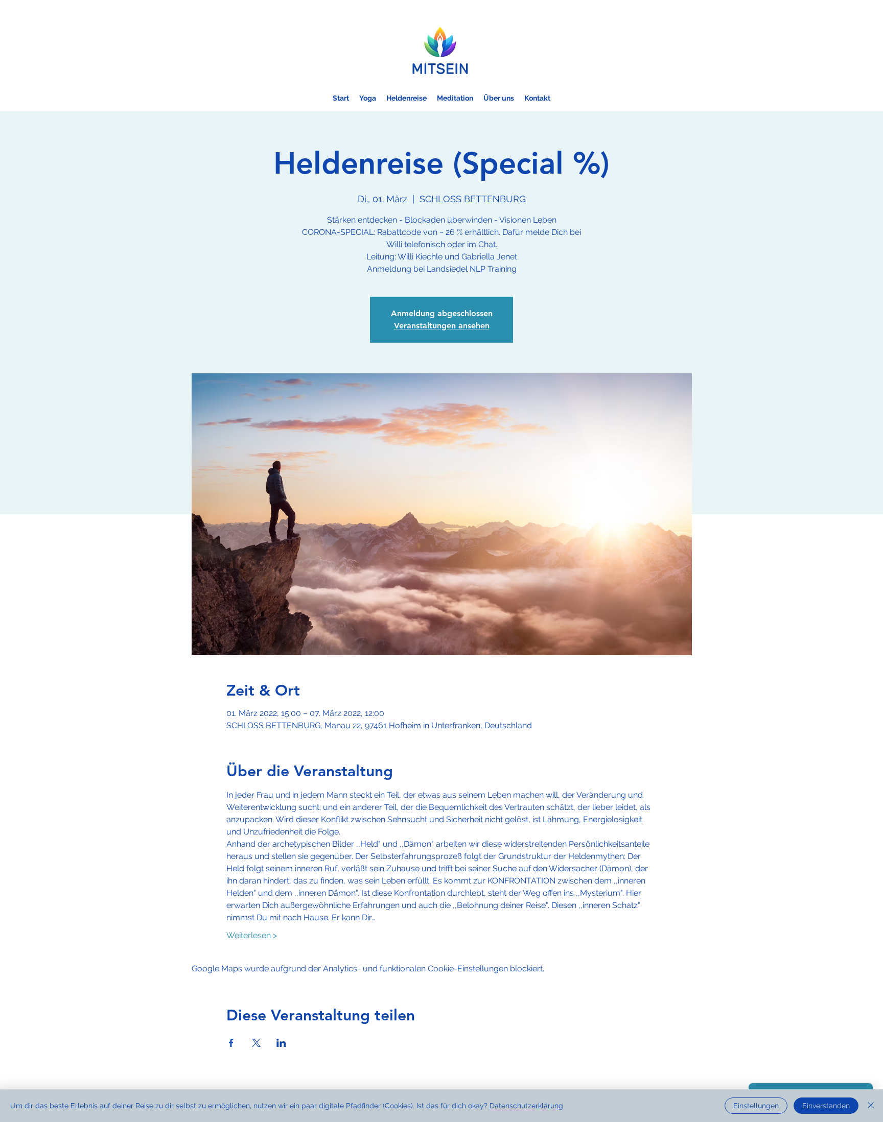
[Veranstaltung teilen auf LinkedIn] (281, 1043)
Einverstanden (826, 1106)
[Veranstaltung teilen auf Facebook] (231, 1043)
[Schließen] (871, 1105)
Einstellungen (756, 1106)
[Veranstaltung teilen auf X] (256, 1043)
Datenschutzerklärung (526, 1106)
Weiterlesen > (251, 935)
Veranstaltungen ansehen (442, 325)
